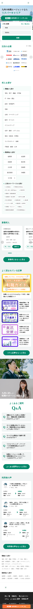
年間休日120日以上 (18, 187)
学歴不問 (22, 190)
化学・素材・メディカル (8, 566)
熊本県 (23, 162)
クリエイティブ (16, 564)
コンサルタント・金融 (8, 568)
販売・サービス (6, 564)
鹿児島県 (10, 172)
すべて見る (28, 46)
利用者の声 (25, 599)
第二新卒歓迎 (9, 200)
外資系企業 (17, 200)
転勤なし (20, 206)
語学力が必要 (22, 196)
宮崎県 (23, 167)
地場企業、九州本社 (20, 203)
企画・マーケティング (23, 561)
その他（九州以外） (25, 578)
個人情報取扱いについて (24, 603)
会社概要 (4, 603)
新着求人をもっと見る (16, 259)
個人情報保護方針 (12, 603)
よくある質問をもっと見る (16, 466)
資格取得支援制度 (10, 210)
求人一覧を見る (25, 24)
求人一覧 (7, 596)
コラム (7, 599)
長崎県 (10, 162)
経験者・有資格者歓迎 (11, 193)
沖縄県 (23, 172)
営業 (13, 561)
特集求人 (14, 596)
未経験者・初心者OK (10, 196)
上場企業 (26, 200)
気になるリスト (23, 596)
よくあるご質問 (15, 599)
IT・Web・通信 (22, 559)
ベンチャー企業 (9, 203)
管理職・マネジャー (10, 206)
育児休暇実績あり (21, 210)
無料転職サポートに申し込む (17, 18)
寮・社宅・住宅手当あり (11, 190)
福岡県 (10, 156)
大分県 (10, 167)
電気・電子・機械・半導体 (9, 559)
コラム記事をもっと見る (16, 353)
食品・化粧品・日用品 (23, 566)
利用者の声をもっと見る (16, 546)
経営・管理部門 (6, 561)
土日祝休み (8, 187)
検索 (17, 38)
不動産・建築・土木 (21, 568)
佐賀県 (23, 156)
